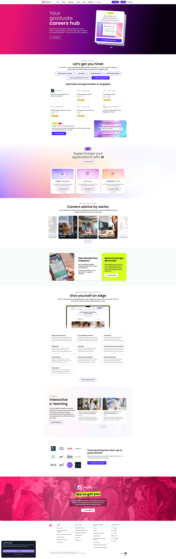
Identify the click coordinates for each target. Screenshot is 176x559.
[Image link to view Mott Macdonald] (105, 107)
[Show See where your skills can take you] (111, 47)
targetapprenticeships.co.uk (81, 532)
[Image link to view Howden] (53, 91)
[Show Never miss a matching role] (109, 47)
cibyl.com (77, 537)
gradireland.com (78, 535)
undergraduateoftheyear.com (81, 530)
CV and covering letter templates (100, 547)
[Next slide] (90, 241)
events (85, 31)
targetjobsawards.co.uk (80, 528)
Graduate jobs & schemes (98, 533)
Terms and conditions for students (64, 534)
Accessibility (59, 542)
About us (95, 528)
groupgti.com (78, 540)
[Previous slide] (86, 241)
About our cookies (60, 537)
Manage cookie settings (62, 539)
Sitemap (95, 530)
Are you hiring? (96, 542)
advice (73, 29)
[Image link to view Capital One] (79, 91)
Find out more (63, 191)
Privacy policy (60, 528)
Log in (123, 2)
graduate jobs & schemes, (64, 31)
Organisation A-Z (97, 535)
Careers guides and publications (100, 545)
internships (76, 31)
